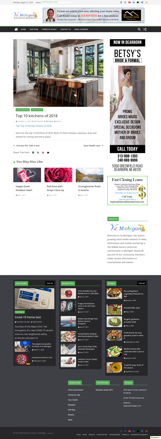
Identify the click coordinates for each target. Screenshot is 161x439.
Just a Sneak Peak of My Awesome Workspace (87, 347)
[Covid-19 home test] (34, 298)
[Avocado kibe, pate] (114, 309)
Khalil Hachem (38, 121)
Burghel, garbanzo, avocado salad (132, 320)
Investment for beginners (139, 435)
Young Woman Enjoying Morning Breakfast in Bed (88, 335)
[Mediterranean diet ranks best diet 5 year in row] (114, 353)
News (70, 420)
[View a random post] (145, 29)
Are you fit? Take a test (28, 145)
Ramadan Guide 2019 (104, 390)
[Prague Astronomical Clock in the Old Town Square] (68, 308)
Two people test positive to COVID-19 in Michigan (41, 345)
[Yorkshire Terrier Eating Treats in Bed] (68, 362)
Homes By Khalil (49, 29)
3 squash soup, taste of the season (133, 366)
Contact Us (65, 29)
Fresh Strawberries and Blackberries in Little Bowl (88, 292)
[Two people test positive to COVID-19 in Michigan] (22, 347)
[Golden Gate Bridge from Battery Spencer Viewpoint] (68, 323)
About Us (92, 435)
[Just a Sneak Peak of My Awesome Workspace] (68, 349)
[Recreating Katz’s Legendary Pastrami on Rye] (114, 295)
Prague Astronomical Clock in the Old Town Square (86, 306)
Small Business (81, 29)
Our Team (34, 29)
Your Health (20, 312)
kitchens (58, 121)
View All (50, 283)
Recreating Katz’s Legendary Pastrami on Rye (52, 3)
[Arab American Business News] (16, 29)
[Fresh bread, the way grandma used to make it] (114, 337)
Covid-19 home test (28, 317)
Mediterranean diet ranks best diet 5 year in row (134, 351)
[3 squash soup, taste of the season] (114, 368)
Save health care (92, 145)
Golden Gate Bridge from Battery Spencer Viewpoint (88, 321)
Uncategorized (37, 110)
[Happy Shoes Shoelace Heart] (27, 169)
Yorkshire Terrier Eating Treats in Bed (87, 360)
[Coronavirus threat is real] (22, 359)
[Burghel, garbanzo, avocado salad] (114, 322)
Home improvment (23, 110)
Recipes (71, 415)
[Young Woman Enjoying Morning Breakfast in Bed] (68, 336)
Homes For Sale (102, 435)
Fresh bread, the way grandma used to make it (133, 335)
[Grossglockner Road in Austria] (89, 169)
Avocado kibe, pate (132, 308)
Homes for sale (74, 395)
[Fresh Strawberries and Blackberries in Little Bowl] (68, 294)
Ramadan (72, 405)
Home (23, 29)
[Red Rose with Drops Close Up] (58, 169)
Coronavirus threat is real (42, 357)
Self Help (71, 410)
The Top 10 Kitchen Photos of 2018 (33, 125)
